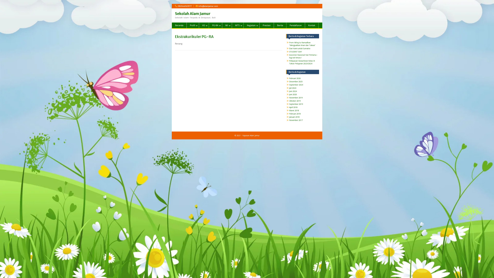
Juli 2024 (292, 88)
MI (226, 25)
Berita (280, 25)
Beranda (179, 25)
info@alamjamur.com (208, 6)
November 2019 (296, 97)
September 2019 (296, 104)
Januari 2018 (294, 117)
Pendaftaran (296, 25)
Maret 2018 (294, 110)
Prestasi (267, 25)
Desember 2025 (296, 81)
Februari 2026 (295, 78)
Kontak (311, 25)
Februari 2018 (295, 113)
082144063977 (185, 6)
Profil (192, 25)
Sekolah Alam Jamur (192, 13)
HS (203, 25)
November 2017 (296, 120)
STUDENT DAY (295, 51)
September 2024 (296, 85)
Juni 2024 (293, 91)
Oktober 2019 (295, 101)
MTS (237, 25)
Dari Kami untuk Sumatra (299, 48)
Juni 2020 (293, 94)
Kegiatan (251, 25)
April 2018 (293, 107)
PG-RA (215, 25)
